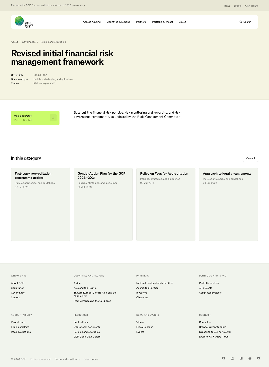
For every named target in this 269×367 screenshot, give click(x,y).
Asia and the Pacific (85, 288)
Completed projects (210, 292)
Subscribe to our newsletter (215, 332)
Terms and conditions (67, 359)
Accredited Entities (147, 288)
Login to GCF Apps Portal (214, 336)
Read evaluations (21, 332)
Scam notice (91, 359)
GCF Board (251, 6)
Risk (43, 83)
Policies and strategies (53, 42)
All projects (205, 288)
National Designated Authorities (154, 283)
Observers (142, 297)
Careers (15, 297)
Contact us (205, 322)
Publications (81, 322)
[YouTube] (258, 358)
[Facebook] (223, 358)
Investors (141, 292)
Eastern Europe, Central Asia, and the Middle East (95, 294)
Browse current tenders (212, 327)
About (14, 42)
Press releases (144, 327)
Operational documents (87, 327)
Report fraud (18, 322)
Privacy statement (40, 359)
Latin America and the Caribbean (92, 301)
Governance (29, 42)
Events (238, 6)
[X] (250, 358)
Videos (140, 322)
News (227, 6)
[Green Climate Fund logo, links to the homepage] (26, 22)
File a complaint (20, 327)
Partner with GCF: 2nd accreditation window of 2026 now (47, 5)
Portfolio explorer (209, 283)
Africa (77, 283)
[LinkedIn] (241, 358)
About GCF (17, 283)
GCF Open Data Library (87, 336)
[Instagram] (232, 358)
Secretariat (17, 288)
